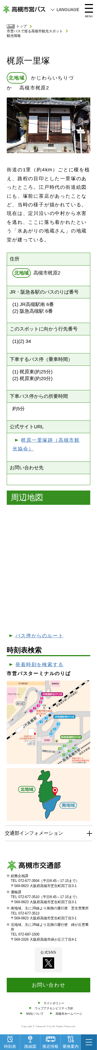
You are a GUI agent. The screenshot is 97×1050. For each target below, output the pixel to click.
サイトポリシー (54, 1003)
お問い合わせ (48, 985)
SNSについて (35, 1013)
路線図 (30, 1046)
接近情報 (50, 1046)
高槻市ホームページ (69, 1013)
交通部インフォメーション (34, 833)
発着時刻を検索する (39, 664)
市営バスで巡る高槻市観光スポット (35, 31)
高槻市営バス (24, 9)
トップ (21, 26)
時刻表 (10, 1046)
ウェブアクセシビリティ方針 (54, 1008)
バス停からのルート (39, 635)
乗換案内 (71, 1046)
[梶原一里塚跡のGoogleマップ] (48, 568)
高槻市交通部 (34, 867)
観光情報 (14, 36)
